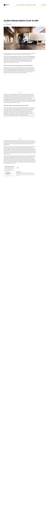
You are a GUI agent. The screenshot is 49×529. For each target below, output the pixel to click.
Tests (26, 4)
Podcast (23, 4)
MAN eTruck (21, 69)
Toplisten (28, 4)
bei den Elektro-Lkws (15, 56)
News (17, 4)
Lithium (34, 4)
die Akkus (6, 143)
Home (4, 22)
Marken (20, 4)
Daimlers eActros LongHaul (12, 69)
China (32, 4)
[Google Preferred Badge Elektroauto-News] (8, 173)
